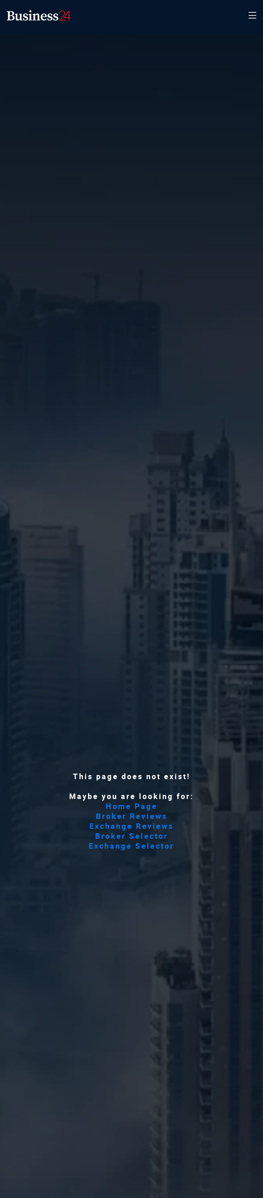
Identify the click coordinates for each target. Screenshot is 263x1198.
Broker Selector (131, 836)
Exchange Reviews (131, 826)
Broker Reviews (131, 816)
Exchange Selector (131, 846)
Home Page (132, 806)
